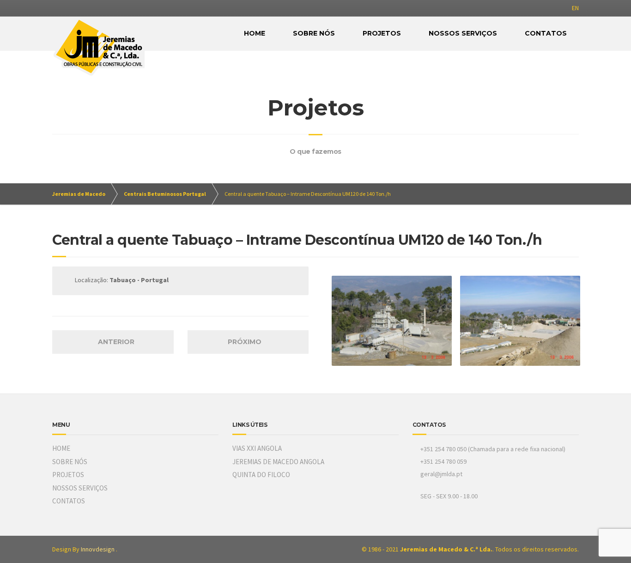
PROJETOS (382, 33)
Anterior (115, 342)
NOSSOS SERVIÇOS (463, 33)
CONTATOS (546, 33)
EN (575, 8)
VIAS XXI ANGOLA (257, 448)
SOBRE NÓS (314, 33)
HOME (254, 33)
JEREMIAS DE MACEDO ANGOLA (278, 461)
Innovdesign (98, 549)
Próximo (245, 342)
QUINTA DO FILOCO (261, 474)
